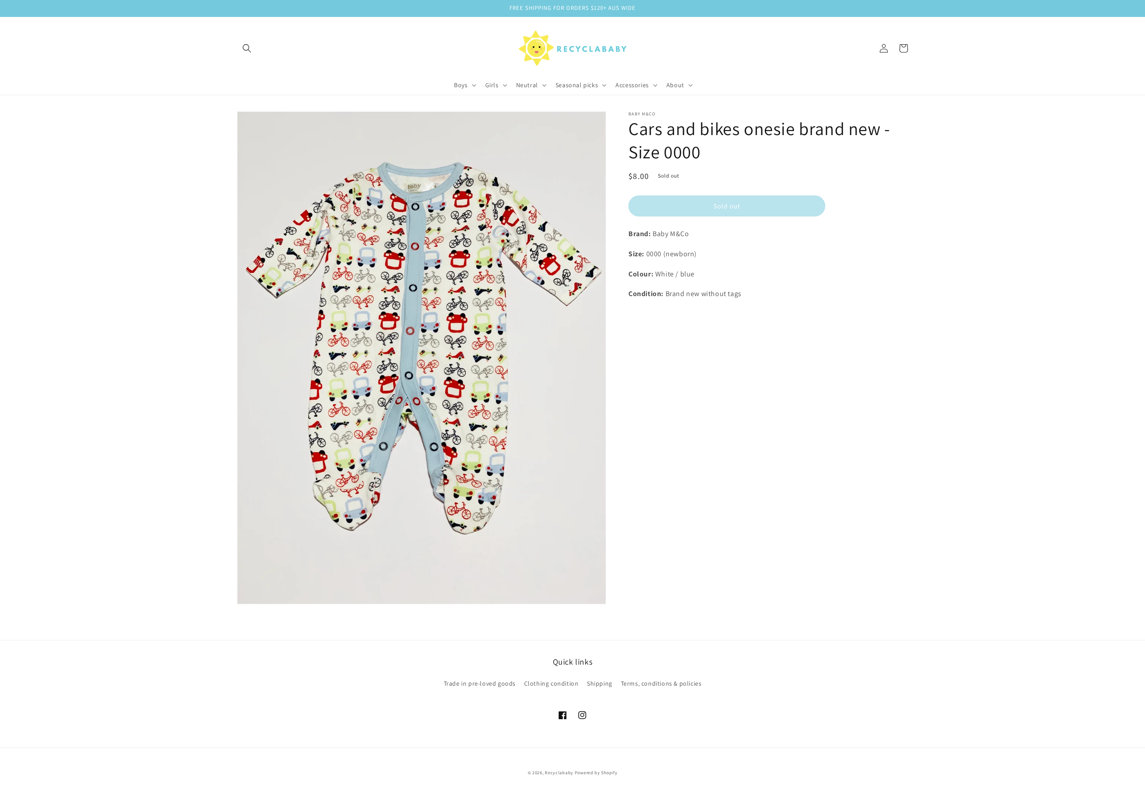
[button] (247, 48)
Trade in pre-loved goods (480, 683)
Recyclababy (559, 773)
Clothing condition (551, 683)
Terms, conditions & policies (661, 683)
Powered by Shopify (596, 773)
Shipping (599, 683)
